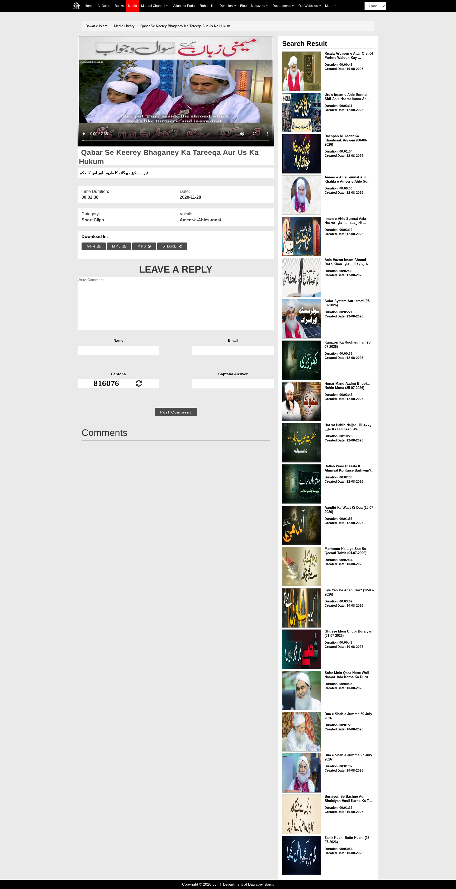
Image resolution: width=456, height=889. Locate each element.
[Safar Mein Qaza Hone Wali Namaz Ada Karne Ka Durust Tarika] (301, 690)
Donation (227, 6)
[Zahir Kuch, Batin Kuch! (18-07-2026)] (301, 855)
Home (89, 6)
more (329, 6)
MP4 (92, 246)
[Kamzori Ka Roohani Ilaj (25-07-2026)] (301, 360)
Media (132, 6)
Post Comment (175, 412)
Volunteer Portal (184, 6)
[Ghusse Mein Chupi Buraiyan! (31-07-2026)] (301, 649)
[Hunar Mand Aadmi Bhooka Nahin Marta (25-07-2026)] (301, 401)
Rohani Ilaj (207, 6)
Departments (282, 6)
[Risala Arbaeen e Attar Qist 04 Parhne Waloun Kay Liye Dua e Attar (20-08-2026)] (301, 71)
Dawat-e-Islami (97, 26)
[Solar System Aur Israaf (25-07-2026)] (301, 319)
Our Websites (308, 6)
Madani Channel (153, 6)
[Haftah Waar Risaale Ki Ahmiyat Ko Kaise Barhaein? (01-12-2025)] (301, 484)
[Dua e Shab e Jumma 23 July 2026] (301, 773)
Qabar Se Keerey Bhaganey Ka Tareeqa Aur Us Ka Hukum (185, 26)
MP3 (117, 246)
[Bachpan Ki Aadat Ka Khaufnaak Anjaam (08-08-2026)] (301, 154)
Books (119, 6)
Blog (243, 6)
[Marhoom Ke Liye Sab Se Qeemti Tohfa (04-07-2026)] (301, 566)
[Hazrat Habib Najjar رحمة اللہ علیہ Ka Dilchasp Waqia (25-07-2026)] (301, 443)
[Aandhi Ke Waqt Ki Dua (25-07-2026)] (301, 525)
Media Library (124, 26)
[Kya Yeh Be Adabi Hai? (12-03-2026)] (301, 608)
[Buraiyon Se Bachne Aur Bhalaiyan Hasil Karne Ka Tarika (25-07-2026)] (301, 814)
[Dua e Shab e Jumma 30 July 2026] (301, 732)
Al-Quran (104, 6)
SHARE (171, 246)
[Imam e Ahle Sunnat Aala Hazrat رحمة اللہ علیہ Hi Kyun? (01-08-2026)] (301, 236)
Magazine (258, 6)
